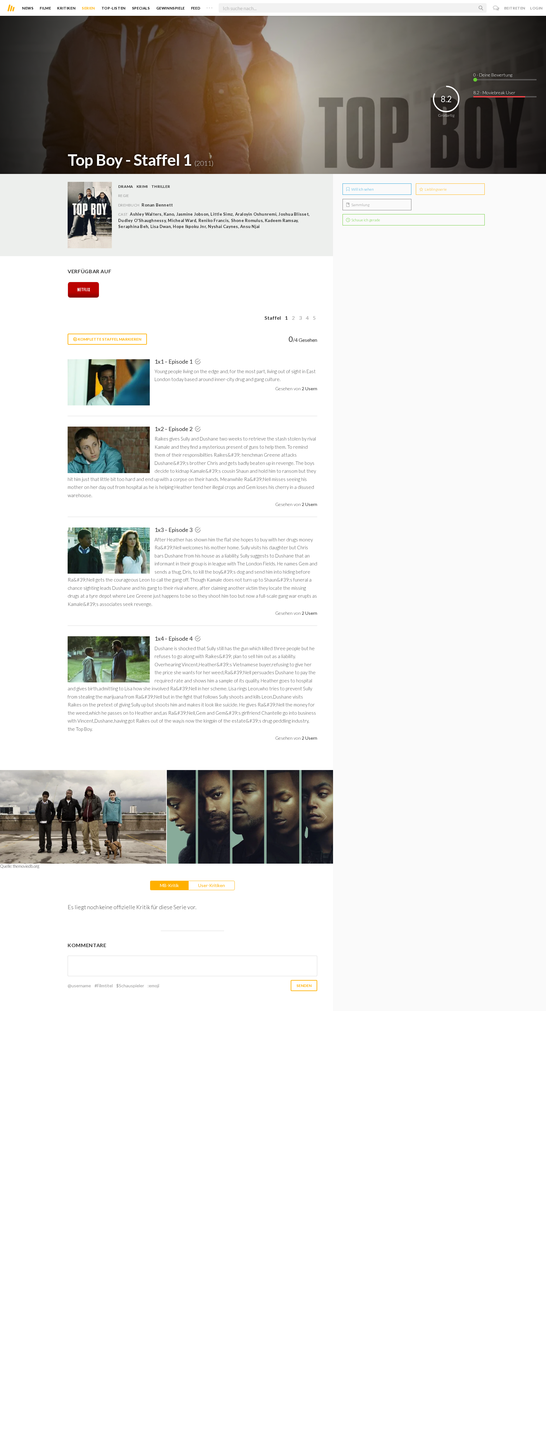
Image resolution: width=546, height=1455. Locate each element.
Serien (88, 8)
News (27, 8)
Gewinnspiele (170, 8)
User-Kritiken (211, 885)
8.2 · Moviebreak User (494, 92)
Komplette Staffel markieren (109, 339)
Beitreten (514, 8)
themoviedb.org (26, 866)
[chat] (496, 8)
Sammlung (360, 204)
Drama (125, 186)
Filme (45, 8)
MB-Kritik (169, 885)
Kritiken (66, 8)
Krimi (142, 186)
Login (536, 8)
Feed (195, 8)
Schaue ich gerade (365, 220)
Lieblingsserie (435, 189)
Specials (141, 8)
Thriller (160, 186)
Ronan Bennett (157, 204)
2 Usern (309, 388)
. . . (209, 6)
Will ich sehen (362, 189)
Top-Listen (113, 8)
